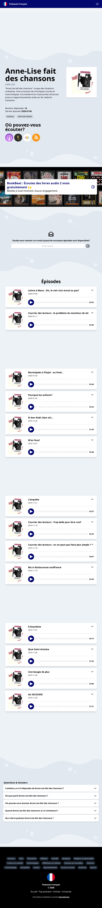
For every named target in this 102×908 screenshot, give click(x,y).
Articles (56, 891)
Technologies (32, 863)
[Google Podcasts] (27, 137)
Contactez (66, 891)
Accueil (34, 891)
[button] (97, 3)
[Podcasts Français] (51, 877)
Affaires (44, 858)
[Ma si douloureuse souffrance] (15, 574)
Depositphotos (64, 897)
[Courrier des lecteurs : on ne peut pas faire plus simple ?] (15, 551)
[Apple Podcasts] (9, 137)
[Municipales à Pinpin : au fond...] (15, 379)
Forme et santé (67, 867)
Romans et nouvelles (73, 863)
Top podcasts (45, 891)
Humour (10, 116)
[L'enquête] (15, 506)
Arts (21, 858)
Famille (55, 858)
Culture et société (15, 863)
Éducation (31, 858)
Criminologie (10, 867)
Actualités (25, 867)
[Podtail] (18, 137)
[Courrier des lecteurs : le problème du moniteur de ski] (15, 319)
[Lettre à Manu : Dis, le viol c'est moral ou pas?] (15, 297)
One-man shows (25, 116)
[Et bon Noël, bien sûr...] (15, 424)
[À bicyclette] (15, 633)
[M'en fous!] (15, 446)
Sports (93, 867)
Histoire (90, 863)
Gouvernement (50, 867)
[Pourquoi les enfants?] (15, 401)
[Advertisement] (51, 29)
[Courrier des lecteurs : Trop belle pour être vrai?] (15, 528)
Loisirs (36, 867)
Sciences (82, 867)
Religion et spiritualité (83, 858)
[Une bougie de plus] (15, 678)
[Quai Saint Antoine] (15, 656)
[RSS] (36, 137)
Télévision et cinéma (51, 863)
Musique (66, 858)
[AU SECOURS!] (15, 701)
